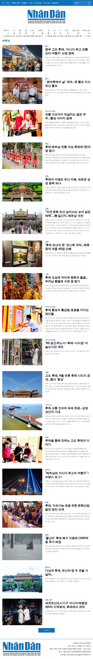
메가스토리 (86, 31)
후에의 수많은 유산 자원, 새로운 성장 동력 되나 (67, 181)
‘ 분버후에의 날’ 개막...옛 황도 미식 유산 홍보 (67, 84)
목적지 (47, 470)
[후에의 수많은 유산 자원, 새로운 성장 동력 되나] (22, 188)
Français (38, 3)
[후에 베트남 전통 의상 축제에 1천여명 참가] (22, 155)
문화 (26, 31)
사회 (14, 31)
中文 (31, 3)
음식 (47, 46)
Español (55, 3)
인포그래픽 (75, 31)
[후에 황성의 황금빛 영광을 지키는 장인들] (22, 319)
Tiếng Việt (15, 3)
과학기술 (40, 31)
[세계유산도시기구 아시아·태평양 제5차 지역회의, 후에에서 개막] (22, 612)
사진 (60, 31)
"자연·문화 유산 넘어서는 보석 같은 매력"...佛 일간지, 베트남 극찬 (68, 214)
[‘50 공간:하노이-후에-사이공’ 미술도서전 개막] (22, 352)
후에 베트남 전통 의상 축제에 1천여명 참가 (67, 149)
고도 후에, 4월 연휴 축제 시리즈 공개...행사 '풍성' (67, 377)
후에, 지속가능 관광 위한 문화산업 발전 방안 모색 (67, 507)
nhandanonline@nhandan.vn (78, 654)
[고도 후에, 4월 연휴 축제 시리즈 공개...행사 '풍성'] (22, 384)
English (24, 3)
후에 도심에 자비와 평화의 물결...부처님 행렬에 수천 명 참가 (66, 279)
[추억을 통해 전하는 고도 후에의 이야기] (22, 449)
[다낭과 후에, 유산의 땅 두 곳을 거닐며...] (22, 579)
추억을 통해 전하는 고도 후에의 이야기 (67, 442)
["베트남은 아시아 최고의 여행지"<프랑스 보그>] (22, 482)
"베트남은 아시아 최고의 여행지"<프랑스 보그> (67, 475)
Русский (47, 3)
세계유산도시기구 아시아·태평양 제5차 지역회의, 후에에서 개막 (66, 605)
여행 (48, 31)
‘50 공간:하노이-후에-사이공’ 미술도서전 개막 (66, 345)
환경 (20, 31)
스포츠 (32, 31)
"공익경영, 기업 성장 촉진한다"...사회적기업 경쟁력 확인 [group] (65, 36)
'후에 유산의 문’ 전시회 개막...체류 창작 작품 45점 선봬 (67, 247)
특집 (47, 143)
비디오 (67, 31)
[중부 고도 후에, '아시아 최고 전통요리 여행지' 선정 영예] (22, 58)
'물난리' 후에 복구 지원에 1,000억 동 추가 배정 (66, 540)
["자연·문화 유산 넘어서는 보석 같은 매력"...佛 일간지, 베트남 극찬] (22, 220)
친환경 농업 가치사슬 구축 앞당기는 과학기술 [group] (22, 36)
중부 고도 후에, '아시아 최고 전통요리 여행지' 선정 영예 (66, 51)
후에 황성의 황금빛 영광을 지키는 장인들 (67, 312)
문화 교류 (48, 600)
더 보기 (46, 630)
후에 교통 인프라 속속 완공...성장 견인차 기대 (66, 410)
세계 (54, 31)
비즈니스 (6, 31)
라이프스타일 (50, 111)
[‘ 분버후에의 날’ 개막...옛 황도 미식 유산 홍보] (22, 90)
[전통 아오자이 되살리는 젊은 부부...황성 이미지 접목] (22, 123)
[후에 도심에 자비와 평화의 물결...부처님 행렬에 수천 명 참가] (22, 286)
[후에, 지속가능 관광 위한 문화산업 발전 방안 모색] (22, 514)
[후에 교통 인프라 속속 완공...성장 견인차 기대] (22, 417)
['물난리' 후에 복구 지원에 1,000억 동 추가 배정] (22, 547)
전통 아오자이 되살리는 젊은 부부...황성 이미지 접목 (65, 116)
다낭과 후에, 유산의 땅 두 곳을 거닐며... (66, 572)
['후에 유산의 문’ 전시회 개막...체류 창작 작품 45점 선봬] (22, 254)
